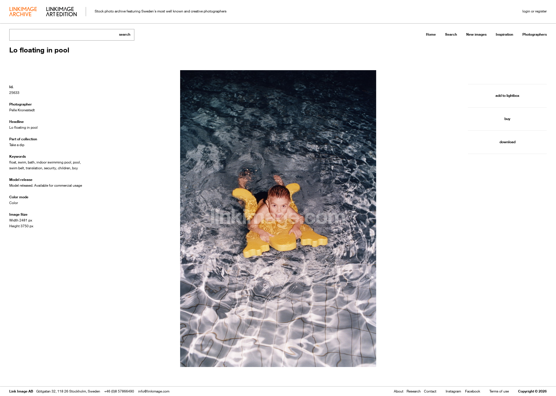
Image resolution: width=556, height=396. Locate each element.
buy (507, 119)
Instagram (453, 391)
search (124, 34)
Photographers (534, 34)
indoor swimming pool (53, 162)
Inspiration (504, 34)
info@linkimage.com (153, 391)
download (507, 142)
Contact (430, 391)
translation (34, 168)
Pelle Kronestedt (22, 110)
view (39, 375)
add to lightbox (507, 95)
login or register (534, 11)
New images (476, 34)
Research (414, 391)
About (398, 391)
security (50, 168)
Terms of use (499, 391)
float (12, 162)
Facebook (472, 391)
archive (23, 12)
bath (31, 162)
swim (22, 162)
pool (76, 162)
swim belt (16, 168)
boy (75, 168)
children (64, 168)
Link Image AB (21, 391)
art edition (61, 12)
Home (431, 34)
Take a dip (16, 145)
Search (451, 34)
